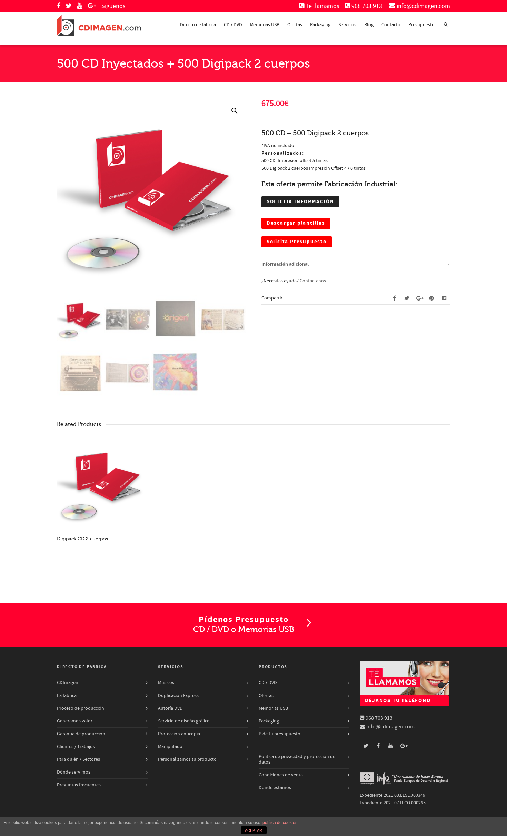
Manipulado (170, 747)
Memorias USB (264, 25)
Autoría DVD (170, 708)
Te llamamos (322, 6)
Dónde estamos (275, 788)
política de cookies (279, 822)
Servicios (347, 25)
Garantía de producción (81, 734)
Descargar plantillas (296, 223)
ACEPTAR (253, 830)
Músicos (166, 683)
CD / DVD (233, 25)
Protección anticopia (179, 734)
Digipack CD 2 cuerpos (82, 538)
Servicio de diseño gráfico (184, 721)
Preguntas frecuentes (79, 785)
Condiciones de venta (281, 775)
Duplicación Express (178, 695)
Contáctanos (313, 281)
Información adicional (285, 264)
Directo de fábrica (198, 25)
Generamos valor (74, 721)
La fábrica (67, 695)
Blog (369, 25)
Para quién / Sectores (78, 759)
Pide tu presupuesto (279, 734)
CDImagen (67, 683)
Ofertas (294, 25)
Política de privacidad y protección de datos (297, 759)
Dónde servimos (73, 772)
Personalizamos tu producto (187, 759)
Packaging (320, 25)
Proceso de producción (80, 708)
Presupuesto (421, 25)
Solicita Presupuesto (297, 241)
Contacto (390, 25)
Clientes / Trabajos (76, 747)
